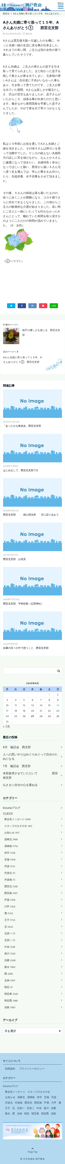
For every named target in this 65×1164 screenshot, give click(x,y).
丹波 (9, 866)
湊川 (9, 953)
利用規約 (10, 1068)
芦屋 (9, 899)
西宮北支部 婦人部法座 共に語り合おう (31, 514)
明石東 (11, 993)
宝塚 (10, 859)
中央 (9, 946)
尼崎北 (11, 839)
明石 (8, 987)
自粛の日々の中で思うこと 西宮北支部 (26, 647)
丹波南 (9, 879)
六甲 (9, 906)
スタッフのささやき (18, 825)
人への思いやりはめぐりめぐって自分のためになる (30, 757)
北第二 (9, 940)
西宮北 (29, 33)
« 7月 (6, 726)
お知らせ (11, 832)
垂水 (9, 966)
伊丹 (9, 852)
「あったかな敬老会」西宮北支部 (22, 425)
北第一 (9, 933)
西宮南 (11, 893)
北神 (9, 980)
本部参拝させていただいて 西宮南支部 (30, 775)
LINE (53, 305)
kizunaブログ (11, 808)
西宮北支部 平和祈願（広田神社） (23, 603)
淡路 (9, 1007)
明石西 (11, 1000)
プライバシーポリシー (31, 1068)
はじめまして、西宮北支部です (20, 470)
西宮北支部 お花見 (14, 559)
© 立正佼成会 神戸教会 (32, 1158)
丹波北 (9, 872)
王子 (9, 919)
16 (58, 705)
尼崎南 (11, 845)
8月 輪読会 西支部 (17, 747)
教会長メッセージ (17, 819)
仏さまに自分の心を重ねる (20, 785)
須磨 (10, 960)
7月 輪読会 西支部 (17, 766)
